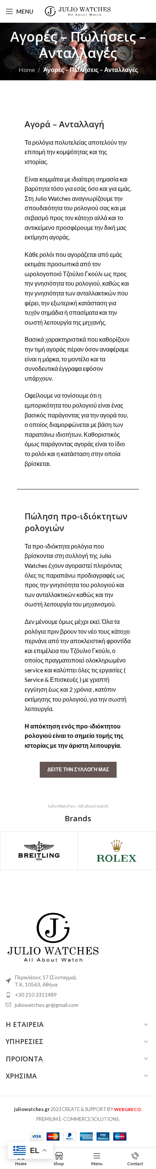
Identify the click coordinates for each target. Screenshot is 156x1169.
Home (27, 69)
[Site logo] (78, 10)
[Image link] (53, 935)
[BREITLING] (39, 851)
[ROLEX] (116, 851)
